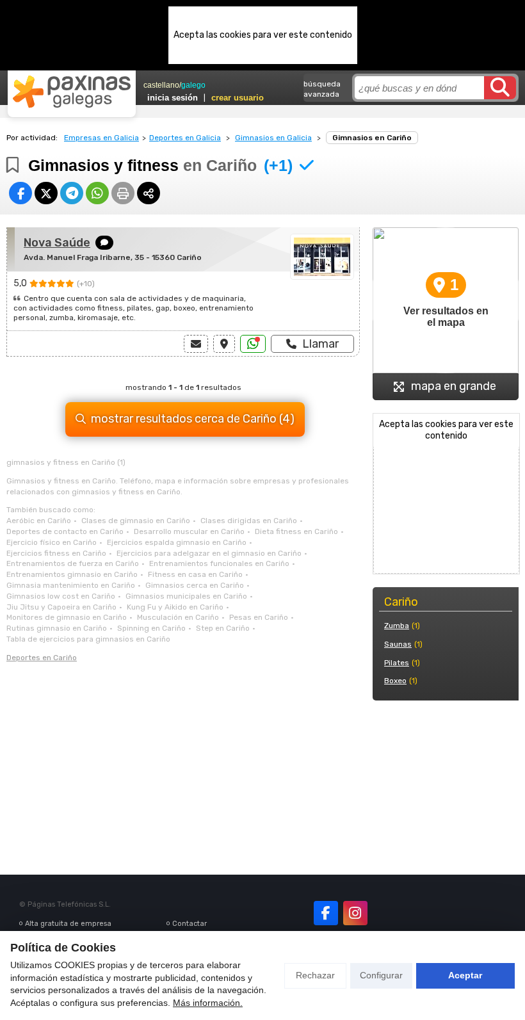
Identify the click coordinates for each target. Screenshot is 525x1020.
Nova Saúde (57, 243)
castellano (161, 85)
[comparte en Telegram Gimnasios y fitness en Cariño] (71, 193)
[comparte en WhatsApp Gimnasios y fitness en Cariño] (97, 193)
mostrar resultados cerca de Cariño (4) (193, 419)
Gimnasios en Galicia (273, 137)
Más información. (208, 1003)
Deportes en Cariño (41, 657)
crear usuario (237, 97)
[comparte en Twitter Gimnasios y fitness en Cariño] (46, 193)
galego (193, 85)
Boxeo (395, 680)
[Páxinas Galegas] (72, 91)
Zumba (396, 625)
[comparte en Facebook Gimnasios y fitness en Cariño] (20, 193)
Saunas (398, 644)
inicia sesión (172, 97)
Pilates (396, 662)
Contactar (189, 923)
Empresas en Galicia (101, 137)
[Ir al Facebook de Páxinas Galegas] (326, 913)
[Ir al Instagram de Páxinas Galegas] (355, 913)
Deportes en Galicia (185, 137)
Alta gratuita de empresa (68, 923)
